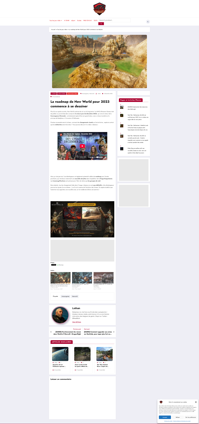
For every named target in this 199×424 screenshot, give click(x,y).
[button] (196, 402)
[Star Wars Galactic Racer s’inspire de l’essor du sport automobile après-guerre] (104, 354)
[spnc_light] (148, 22)
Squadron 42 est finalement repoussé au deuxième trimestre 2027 (59, 366)
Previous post (77, 329)
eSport (73, 21)
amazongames (85, 93)
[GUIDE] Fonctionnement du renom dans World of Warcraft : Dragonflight (67, 333)
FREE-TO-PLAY (87, 21)
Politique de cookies (168, 421)
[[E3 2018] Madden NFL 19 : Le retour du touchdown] (104, 277)
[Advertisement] (82, 251)
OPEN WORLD (61, 93)
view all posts (76, 322)
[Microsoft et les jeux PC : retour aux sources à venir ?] (82, 277)
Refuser (178, 417)
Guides (79, 21)
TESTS (95, 21)
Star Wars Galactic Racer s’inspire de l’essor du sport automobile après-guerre (102, 366)
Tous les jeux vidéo (55, 21)
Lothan (99, 93)
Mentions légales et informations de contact (182, 421)
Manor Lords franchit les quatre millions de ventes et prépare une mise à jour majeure (81, 366)
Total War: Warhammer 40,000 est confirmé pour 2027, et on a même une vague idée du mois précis (138, 117)
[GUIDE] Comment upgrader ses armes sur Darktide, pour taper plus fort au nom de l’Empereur (98, 333)
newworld (91, 93)
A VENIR (66, 21)
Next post (87, 329)
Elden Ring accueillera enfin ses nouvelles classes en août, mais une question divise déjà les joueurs (137, 150)
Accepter (165, 417)
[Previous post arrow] (51, 332)
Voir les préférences (190, 417)
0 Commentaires (56, 96)
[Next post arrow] (113, 332)
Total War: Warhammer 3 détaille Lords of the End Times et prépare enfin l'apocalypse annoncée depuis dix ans (138, 127)
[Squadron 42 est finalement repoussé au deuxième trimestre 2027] (60, 354)
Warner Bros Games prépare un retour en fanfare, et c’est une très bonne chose (60, 285)
